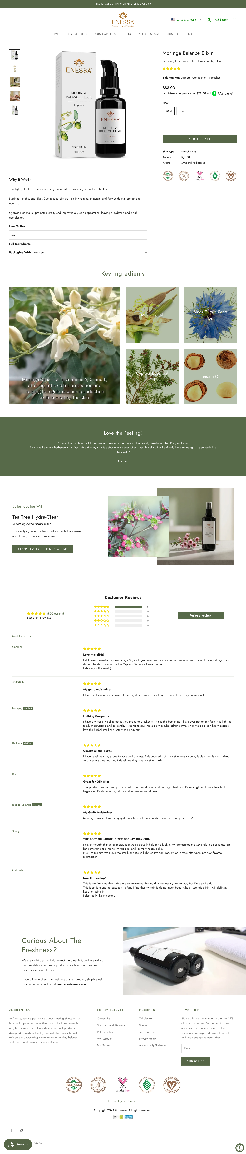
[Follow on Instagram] (21, 1130)
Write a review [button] (200, 615)
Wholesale (145, 1018)
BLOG (191, 34)
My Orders (103, 1045)
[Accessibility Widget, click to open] (239, 1147)
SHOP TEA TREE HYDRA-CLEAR (42, 549)
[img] (92, 649)
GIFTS (127, 34)
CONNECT (173, 34)
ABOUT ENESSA (149, 34)
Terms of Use (147, 1032)
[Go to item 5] (14, 110)
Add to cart (200, 139)
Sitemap (144, 1025)
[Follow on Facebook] (11, 1130)
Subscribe (196, 1061)
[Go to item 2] (14, 68)
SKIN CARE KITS (105, 34)
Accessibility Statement (153, 1045)
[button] (171, 69)
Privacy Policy (147, 1039)
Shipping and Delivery (111, 1025)
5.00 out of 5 (55, 614)
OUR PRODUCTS (76, 34)
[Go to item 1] (14, 54)
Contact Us (103, 1018)
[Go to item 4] (14, 96)
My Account (104, 1039)
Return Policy (105, 1032)
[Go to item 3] (14, 82)
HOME (55, 34)
